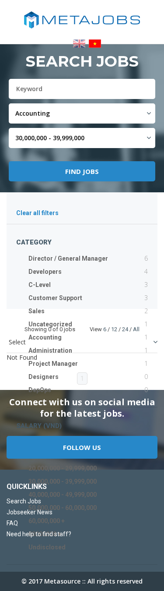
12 (114, 329)
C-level (39, 284)
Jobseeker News (29, 512)
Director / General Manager (68, 258)
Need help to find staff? (39, 534)
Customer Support (55, 297)
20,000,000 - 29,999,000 (62, 468)
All (136, 329)
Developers (45, 271)
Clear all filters (37, 213)
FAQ (12, 523)
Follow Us (82, 447)
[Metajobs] (82, 19)
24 (125, 329)
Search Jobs (24, 501)
